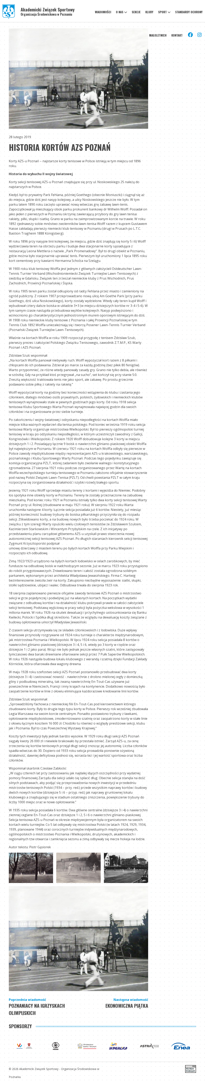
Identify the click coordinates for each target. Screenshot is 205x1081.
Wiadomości (103, 12)
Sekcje (136, 12)
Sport (162, 12)
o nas (119, 12)
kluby (149, 12)
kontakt (177, 35)
